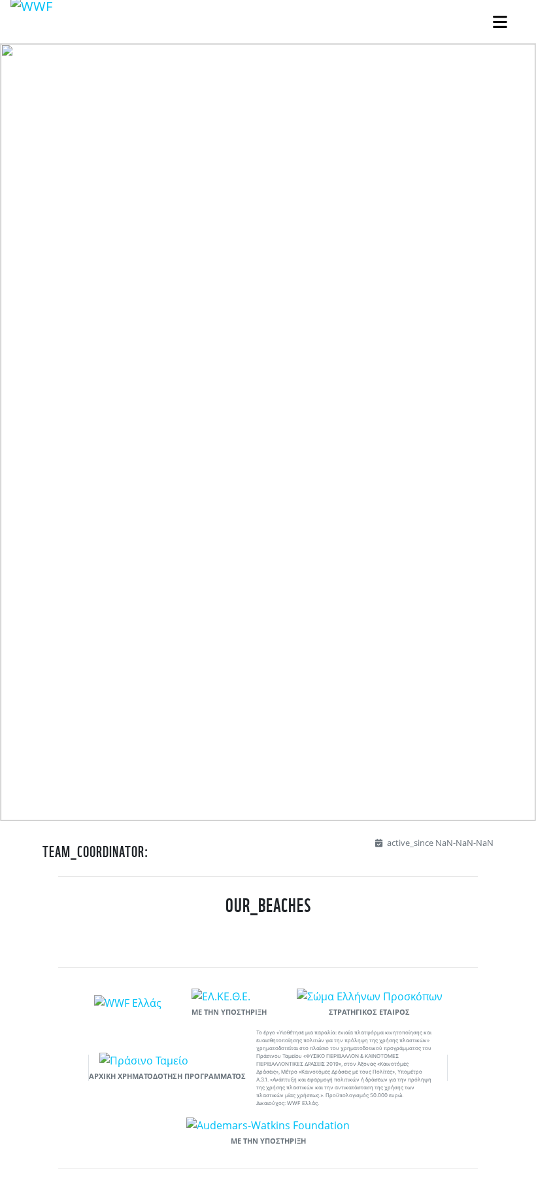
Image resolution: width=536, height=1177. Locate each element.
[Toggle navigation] (500, 21)
